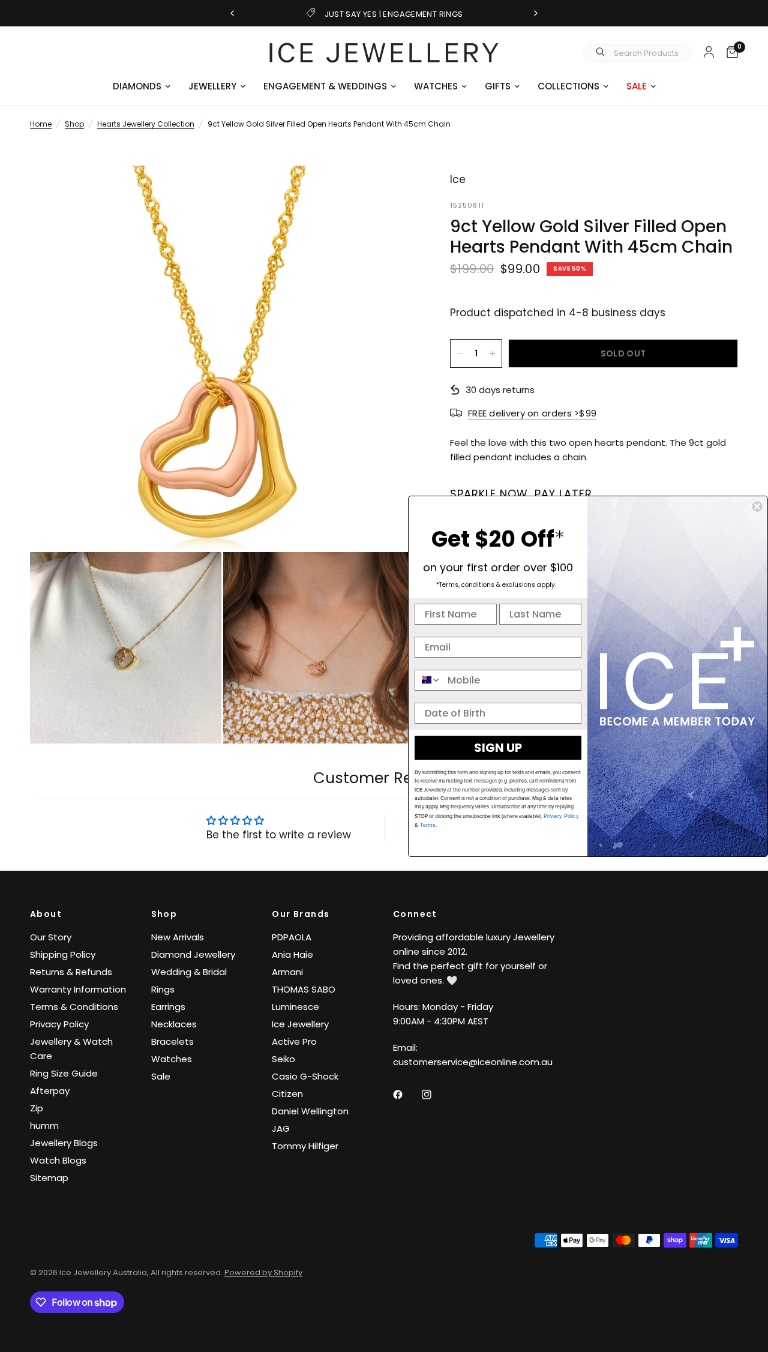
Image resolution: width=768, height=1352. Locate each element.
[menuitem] (141, 86)
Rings (163, 989)
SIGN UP (498, 747)
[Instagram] (435, 1094)
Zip (36, 1108)
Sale (160, 1076)
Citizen (287, 1093)
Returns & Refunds (71, 972)
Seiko (283, 1059)
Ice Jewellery (300, 1024)
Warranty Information (78, 989)
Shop (74, 124)
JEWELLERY (212, 86)
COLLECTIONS (568, 86)
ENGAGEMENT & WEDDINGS (325, 86)
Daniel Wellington (310, 1111)
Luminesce (295, 1006)
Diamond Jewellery (193, 954)
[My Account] (709, 51)
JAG (281, 1128)
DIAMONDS (137, 86)
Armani (287, 972)
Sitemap (49, 1177)
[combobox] (428, 680)
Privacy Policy (59, 1024)
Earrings (168, 1006)
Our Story (50, 937)
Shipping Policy (62, 954)
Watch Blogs (58, 1160)
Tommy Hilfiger (305, 1146)
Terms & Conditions (74, 1006)
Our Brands (300, 914)
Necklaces (174, 1024)
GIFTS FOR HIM (394, 14)
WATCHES (436, 86)
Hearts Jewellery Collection (145, 124)
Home (41, 124)
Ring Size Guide (64, 1073)
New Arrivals (177, 937)
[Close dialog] (757, 506)
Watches (171, 1059)
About (46, 914)
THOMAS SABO (303, 989)
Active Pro (294, 1041)
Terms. (427, 825)
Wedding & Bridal (189, 972)
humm (44, 1125)
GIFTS (498, 86)
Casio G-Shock (305, 1076)
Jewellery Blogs (64, 1143)
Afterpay (50, 1090)
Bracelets (172, 1041)
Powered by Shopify (263, 1272)
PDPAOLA (291, 937)
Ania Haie (292, 954)
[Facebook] (406, 1094)
